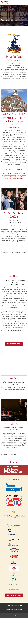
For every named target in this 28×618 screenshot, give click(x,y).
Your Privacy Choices (14, 615)
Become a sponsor (14, 595)
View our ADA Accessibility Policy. (14, 609)
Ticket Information (14, 344)
